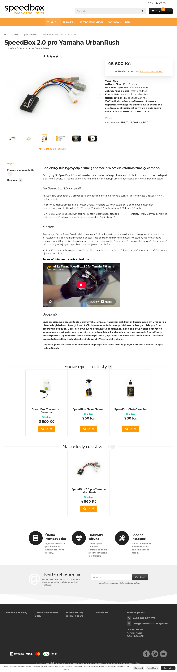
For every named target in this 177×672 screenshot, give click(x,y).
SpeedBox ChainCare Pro (130, 409)
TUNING (51, 22)
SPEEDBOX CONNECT (91, 22)
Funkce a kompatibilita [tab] (20, 172)
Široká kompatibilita (55, 537)
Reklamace (102, 612)
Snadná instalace (139, 537)
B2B (127, 22)
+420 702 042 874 (144, 618)
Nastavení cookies (102, 663)
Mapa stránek (80, 663)
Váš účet (163, 3)
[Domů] (24, 9)
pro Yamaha (30, 35)
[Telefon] (129, 618)
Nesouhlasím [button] (152, 668)
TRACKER (68, 22)
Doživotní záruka (95, 537)
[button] (170, 11)
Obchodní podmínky (15, 612)
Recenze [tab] (14, 180)
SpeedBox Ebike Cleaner (89, 409)
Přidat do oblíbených (54, 149)
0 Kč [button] (161, 11)
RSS (90, 663)
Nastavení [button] (138, 668)
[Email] (129, 623)
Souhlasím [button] (168, 668)
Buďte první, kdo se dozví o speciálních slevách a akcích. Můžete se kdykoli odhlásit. (62, 582)
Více (108, 118)
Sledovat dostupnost (151, 71)
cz (151, 4)
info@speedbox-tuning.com (150, 623)
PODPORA (113, 22)
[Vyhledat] (142, 11)
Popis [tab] (10, 163)
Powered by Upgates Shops (127, 663)
